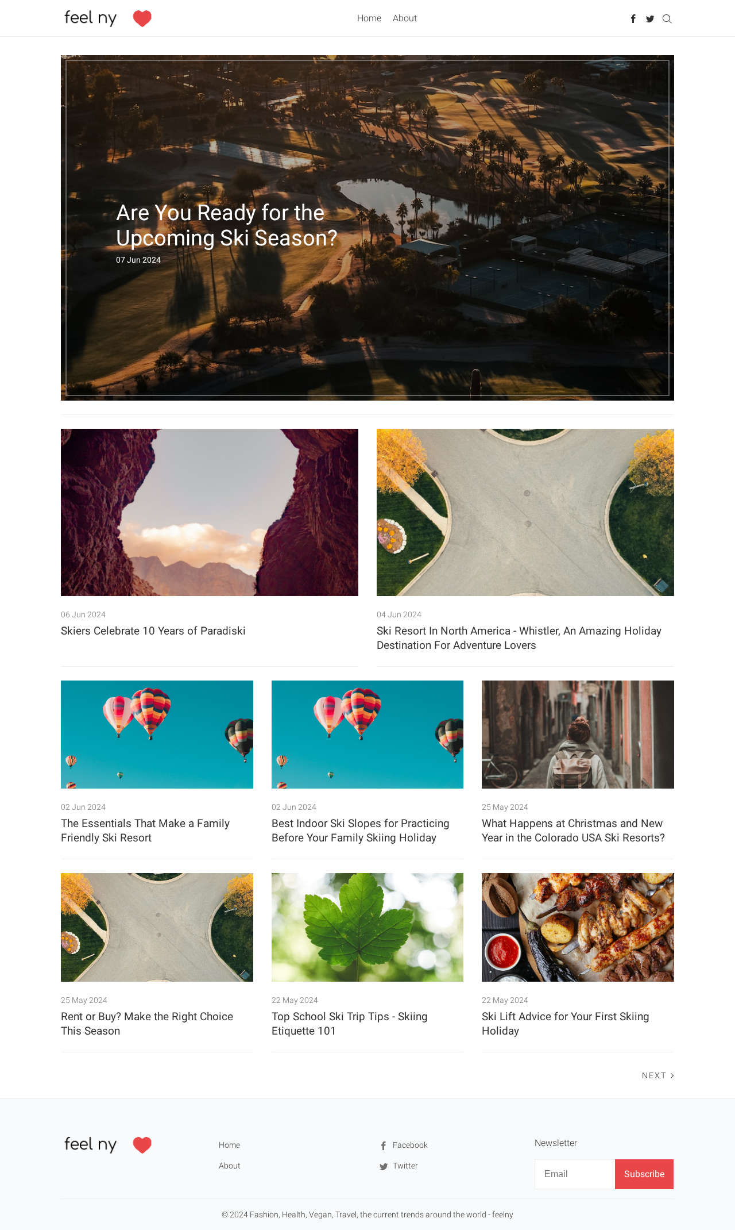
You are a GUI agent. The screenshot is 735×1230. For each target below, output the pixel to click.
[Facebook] (633, 18)
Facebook (409, 1145)
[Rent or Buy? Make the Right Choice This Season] (157, 927)
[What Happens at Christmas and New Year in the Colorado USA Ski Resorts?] (578, 735)
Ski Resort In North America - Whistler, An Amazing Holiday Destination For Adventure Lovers (519, 638)
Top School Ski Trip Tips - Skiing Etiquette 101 (350, 1023)
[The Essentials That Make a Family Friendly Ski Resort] (157, 735)
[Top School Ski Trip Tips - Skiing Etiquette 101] (368, 927)
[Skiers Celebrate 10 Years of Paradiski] (209, 512)
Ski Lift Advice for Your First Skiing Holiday (565, 1023)
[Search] (667, 18)
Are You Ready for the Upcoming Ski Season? (227, 225)
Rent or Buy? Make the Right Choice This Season (147, 1023)
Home (369, 18)
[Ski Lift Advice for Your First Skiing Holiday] (578, 927)
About (405, 18)
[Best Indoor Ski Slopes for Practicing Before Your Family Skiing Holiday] (368, 735)
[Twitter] (650, 18)
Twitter (404, 1165)
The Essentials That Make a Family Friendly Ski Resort (145, 830)
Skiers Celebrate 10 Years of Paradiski (153, 630)
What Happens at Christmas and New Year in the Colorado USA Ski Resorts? (573, 830)
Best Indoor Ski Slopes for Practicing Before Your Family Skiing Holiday (361, 830)
